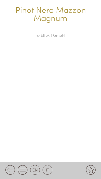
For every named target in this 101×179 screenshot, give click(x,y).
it (47, 170)
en (35, 170)
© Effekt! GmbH (50, 35)
